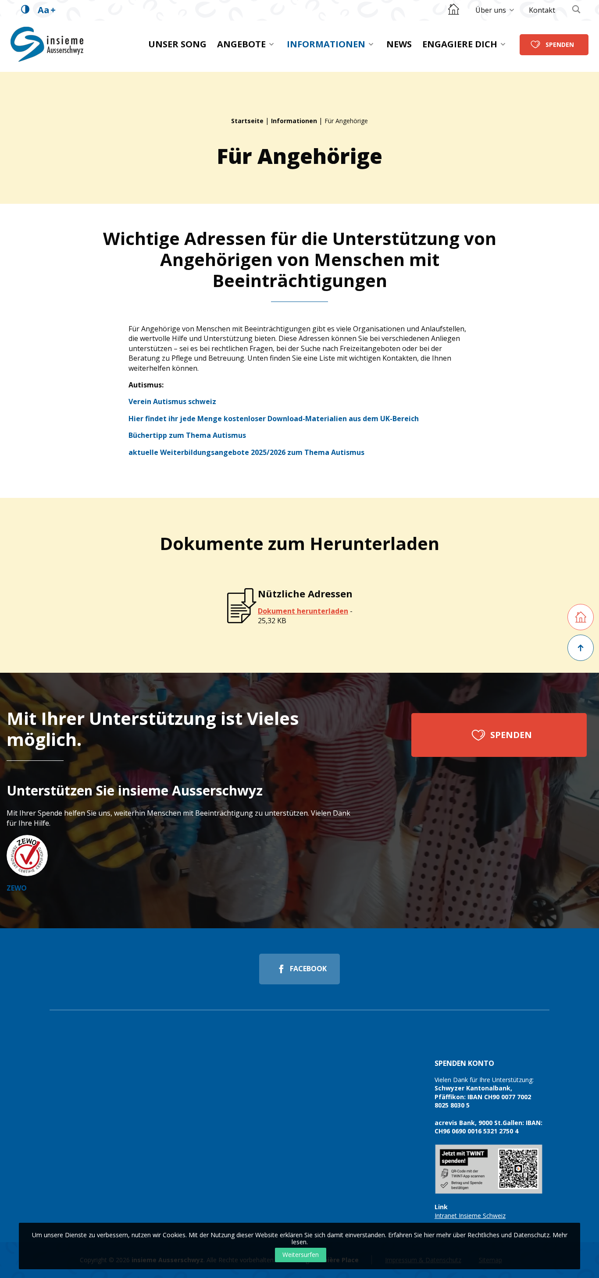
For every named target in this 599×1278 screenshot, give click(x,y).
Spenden (560, 44)
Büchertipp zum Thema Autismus (187, 435)
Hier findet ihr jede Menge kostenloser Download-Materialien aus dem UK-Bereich (273, 418)
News (399, 44)
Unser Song (177, 44)
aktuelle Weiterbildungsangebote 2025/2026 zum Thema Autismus (246, 452)
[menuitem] (495, 10)
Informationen (326, 44)
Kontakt (542, 10)
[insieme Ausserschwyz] (47, 44)
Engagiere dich (459, 44)
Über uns (490, 10)
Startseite (247, 121)
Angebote (241, 44)
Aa (47, 10)
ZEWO (17, 888)
